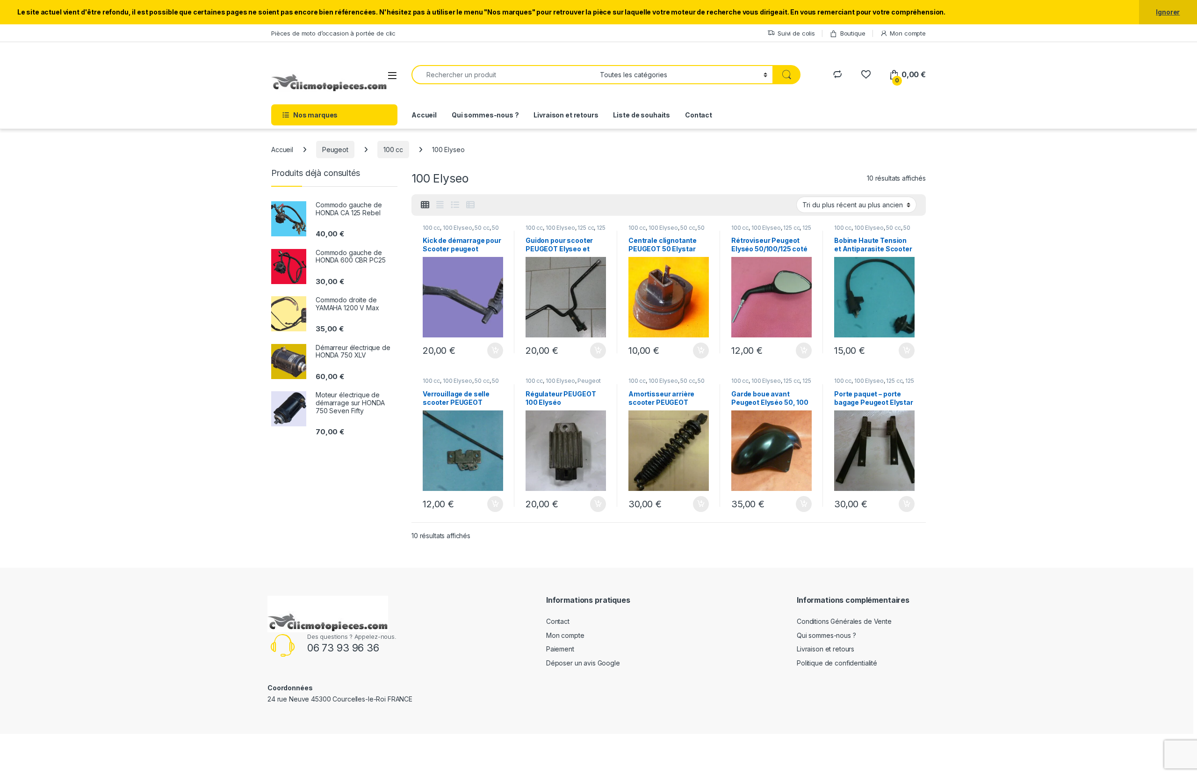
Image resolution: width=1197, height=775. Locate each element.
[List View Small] (470, 205)
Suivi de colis (796, 33)
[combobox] (503, 74)
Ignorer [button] (1168, 12)
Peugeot (335, 150)
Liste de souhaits (641, 115)
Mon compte (908, 33)
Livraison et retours (566, 115)
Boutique (852, 33)
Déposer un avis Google (583, 663)
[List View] (455, 205)
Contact (698, 115)
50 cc (482, 227)
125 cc (585, 227)
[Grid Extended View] (440, 205)
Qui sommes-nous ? (485, 115)
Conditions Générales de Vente (844, 621)
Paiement (560, 649)
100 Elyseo (457, 227)
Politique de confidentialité (837, 663)
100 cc (393, 150)
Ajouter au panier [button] (492, 350)
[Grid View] (425, 205)
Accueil (424, 115)
